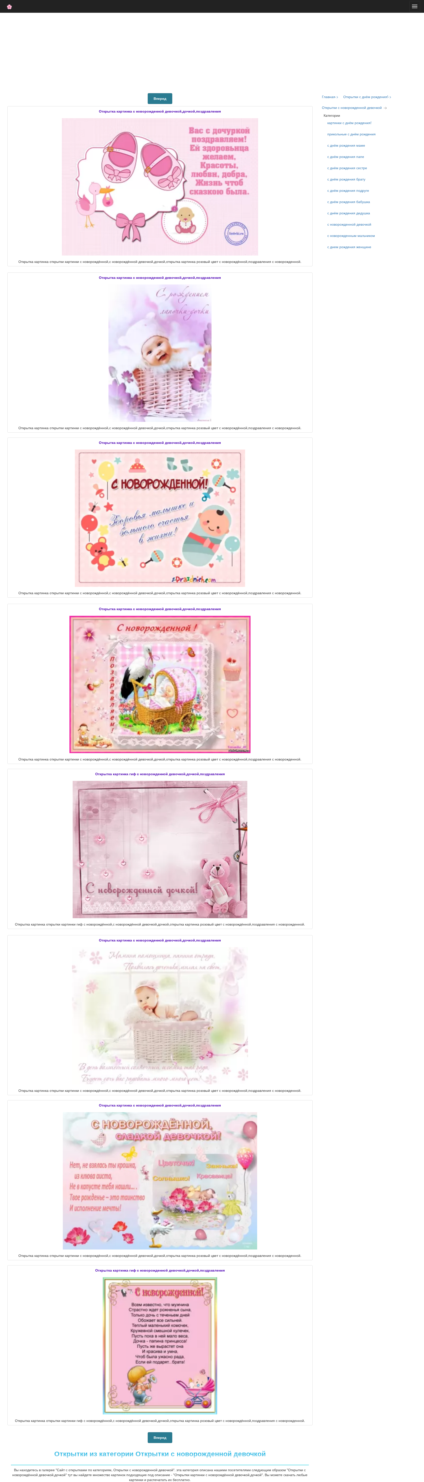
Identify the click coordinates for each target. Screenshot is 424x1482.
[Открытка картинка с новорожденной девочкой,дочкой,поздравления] (160, 187)
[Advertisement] (212, 52)
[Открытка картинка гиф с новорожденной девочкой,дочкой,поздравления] (160, 849)
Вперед (160, 99)
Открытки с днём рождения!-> (367, 96)
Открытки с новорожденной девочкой (352, 107)
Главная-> (330, 96)
